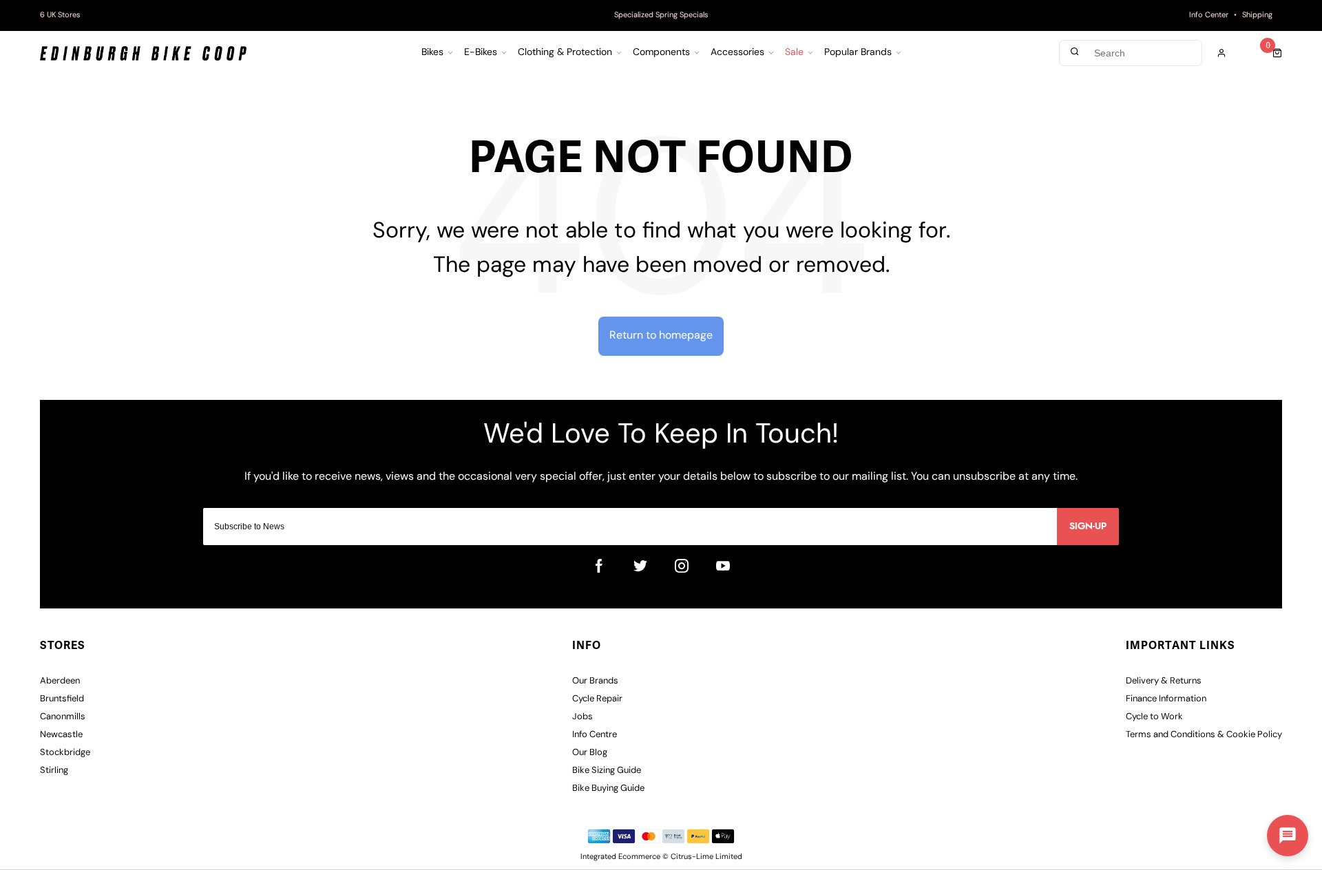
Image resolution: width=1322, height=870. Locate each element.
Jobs (582, 716)
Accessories (737, 53)
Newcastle (61, 734)
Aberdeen (60, 681)
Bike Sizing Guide (606, 770)
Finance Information (1166, 698)
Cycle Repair (597, 698)
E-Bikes (480, 53)
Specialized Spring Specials (661, 15)
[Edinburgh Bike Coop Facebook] (599, 566)
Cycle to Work (1154, 716)
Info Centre (594, 734)
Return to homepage (661, 335)
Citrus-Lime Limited (706, 857)
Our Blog (589, 752)
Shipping (1257, 15)
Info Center (1208, 15)
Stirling (54, 770)
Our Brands (595, 681)
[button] (1287, 835)
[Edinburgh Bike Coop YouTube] (723, 566)
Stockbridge (65, 752)
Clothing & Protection (565, 53)
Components (661, 53)
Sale (794, 53)
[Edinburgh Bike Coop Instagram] (682, 566)
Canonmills (62, 716)
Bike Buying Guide (608, 788)
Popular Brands (858, 53)
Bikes (432, 53)
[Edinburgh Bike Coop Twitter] (640, 566)
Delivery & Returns (1164, 681)
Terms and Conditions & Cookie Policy (1204, 734)
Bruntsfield (62, 698)
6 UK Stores (60, 15)
